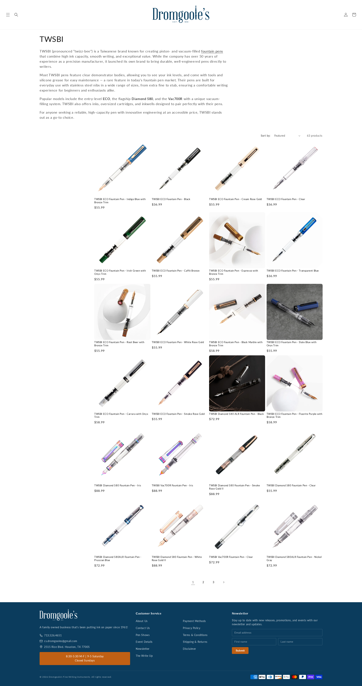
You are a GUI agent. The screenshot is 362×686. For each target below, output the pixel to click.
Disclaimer (189, 648)
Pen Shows (143, 635)
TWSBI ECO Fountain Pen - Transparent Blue (293, 270)
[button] (8, 15)
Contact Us (143, 628)
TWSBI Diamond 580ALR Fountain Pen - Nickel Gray (294, 558)
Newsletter (143, 648)
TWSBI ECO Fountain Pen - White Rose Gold (178, 342)
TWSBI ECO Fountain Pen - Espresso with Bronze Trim (233, 272)
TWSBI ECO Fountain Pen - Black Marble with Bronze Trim (235, 344)
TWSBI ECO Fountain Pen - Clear (286, 199)
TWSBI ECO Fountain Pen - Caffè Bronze (176, 270)
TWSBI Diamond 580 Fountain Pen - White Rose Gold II (177, 558)
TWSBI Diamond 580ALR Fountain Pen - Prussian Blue (117, 558)
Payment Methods (194, 621)
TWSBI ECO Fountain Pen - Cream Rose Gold (235, 199)
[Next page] (223, 582)
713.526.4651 (53, 635)
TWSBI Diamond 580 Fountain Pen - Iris (117, 485)
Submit (240, 650)
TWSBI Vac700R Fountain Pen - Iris (172, 485)
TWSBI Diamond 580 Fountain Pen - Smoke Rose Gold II (234, 487)
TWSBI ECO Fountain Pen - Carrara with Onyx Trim (121, 415)
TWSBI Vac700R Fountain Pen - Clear (231, 556)
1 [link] (193, 582)
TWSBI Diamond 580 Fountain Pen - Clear (291, 485)
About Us (142, 621)
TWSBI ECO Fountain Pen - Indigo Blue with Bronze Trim (120, 201)
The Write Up (144, 655)
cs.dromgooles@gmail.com (60, 641)
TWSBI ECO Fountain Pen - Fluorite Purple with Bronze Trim (294, 415)
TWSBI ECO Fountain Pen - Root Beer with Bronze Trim (119, 344)
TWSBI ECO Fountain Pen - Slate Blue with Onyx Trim (292, 344)
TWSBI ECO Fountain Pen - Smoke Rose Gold (178, 413)
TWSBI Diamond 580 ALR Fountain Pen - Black (236, 413)
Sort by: (266, 135)
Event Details (144, 641)
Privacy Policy (191, 628)
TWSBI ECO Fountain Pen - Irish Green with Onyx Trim (120, 272)
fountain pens (212, 51)
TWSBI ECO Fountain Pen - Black (171, 199)
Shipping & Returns (195, 641)
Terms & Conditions (195, 635)
